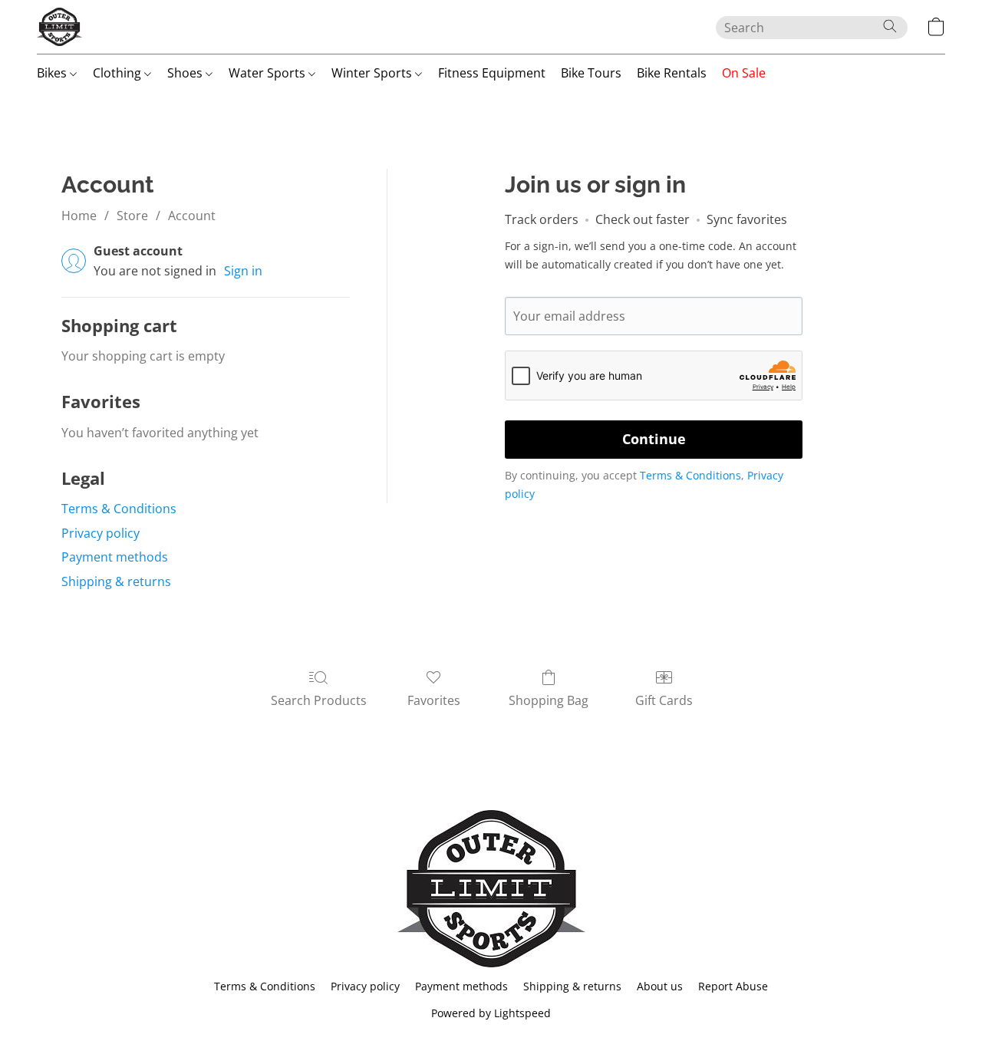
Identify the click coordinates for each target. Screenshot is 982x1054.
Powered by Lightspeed (491, 1013)
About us (660, 986)
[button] (59, 27)
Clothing (118, 72)
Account (192, 215)
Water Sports (268, 72)
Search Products (319, 700)
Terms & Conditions (118, 508)
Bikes (53, 72)
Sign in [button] (243, 270)
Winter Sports (373, 72)
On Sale (744, 72)
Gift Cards (664, 700)
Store (132, 215)
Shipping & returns (116, 581)
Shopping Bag (548, 700)
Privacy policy (100, 533)
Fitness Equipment (491, 72)
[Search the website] (889, 26)
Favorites (433, 700)
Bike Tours (591, 72)
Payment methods (114, 556)
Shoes (186, 72)
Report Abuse (733, 986)
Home (79, 215)
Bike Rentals (672, 72)
